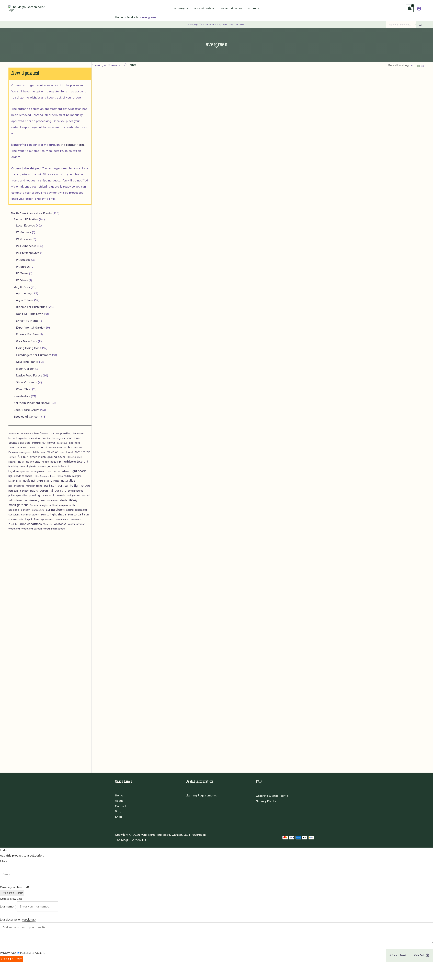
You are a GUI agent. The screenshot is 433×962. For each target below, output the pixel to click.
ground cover (56, 457)
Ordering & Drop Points (272, 796)
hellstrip (55, 461)
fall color (52, 452)
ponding (34, 495)
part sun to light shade (74, 486)
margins (77, 476)
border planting (60, 433)
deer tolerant (17, 447)
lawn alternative (58, 471)
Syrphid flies (32, 519)
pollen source (75, 490)
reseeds (60, 495)
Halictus (12, 461)
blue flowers (41, 433)
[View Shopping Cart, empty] (410, 8)
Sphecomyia (38, 510)
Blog (118, 811)
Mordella (55, 480)
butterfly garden (17, 438)
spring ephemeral (76, 510)
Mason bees (14, 480)
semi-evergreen (34, 500)
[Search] (420, 24)
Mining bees (43, 480)
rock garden (73, 495)
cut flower (48, 443)
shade (63, 500)
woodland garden (31, 528)
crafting (36, 443)
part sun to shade (18, 490)
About (119, 801)
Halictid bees (74, 457)
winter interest (76, 524)
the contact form (72, 145)
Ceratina (46, 438)
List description (18, 919)
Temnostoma (61, 519)
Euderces (13, 452)
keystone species (18, 471)
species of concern (19, 509)
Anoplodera (27, 433)
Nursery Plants (266, 801)
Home (119, 795)
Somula (34, 505)
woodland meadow (54, 528)
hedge (45, 461)
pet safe (60, 490)
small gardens (18, 505)
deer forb (74, 443)
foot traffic (82, 452)
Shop (118, 817)
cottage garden (19, 443)
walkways (60, 524)
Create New (12, 893)
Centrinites (34, 438)
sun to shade (15, 519)
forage (12, 457)
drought (42, 447)
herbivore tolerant (75, 462)
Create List (11, 958)
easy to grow (55, 447)
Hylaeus (42, 466)
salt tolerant (15, 500)
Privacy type (8, 953)
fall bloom (39, 452)
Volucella (47, 524)
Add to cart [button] (188, 253)
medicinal (28, 480)
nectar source (16, 485)
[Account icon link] (419, 8)
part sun (50, 485)
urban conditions (30, 524)
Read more (270, 191)
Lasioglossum (38, 471)
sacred (85, 495)
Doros (32, 447)
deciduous (62, 442)
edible (68, 447)
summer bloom (30, 514)
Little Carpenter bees (44, 476)
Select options (106, 248)
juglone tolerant (58, 466)
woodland (14, 528)
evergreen (25, 452)
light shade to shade (20, 476)
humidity (13, 466)
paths (34, 490)
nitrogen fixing (34, 485)
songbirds (45, 505)
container (74, 438)
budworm (78, 433)
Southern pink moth (63, 505)
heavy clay (33, 461)
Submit (98, 144)
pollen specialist (17, 495)
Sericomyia (52, 500)
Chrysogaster (59, 438)
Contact (120, 806)
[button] (186, 8)
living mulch (64, 476)
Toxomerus (75, 519)
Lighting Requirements (201, 795)
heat (21, 461)
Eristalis (78, 447)
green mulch (38, 457)
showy (73, 500)
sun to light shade (53, 514)
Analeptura (13, 433)
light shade (79, 471)
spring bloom (55, 510)
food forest (66, 452)
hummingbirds (28, 466)
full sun (23, 457)
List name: (8, 906)
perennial (46, 491)
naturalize (68, 481)
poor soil (48, 495)
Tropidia (12, 524)
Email (96, 127)
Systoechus (47, 519)
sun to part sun (78, 514)
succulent (14, 514)
